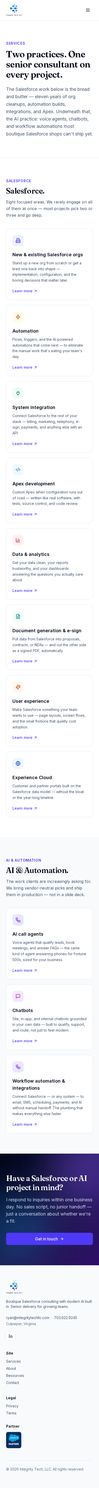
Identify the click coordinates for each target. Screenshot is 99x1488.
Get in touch (46, 1238)
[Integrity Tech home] (14, 10)
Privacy (12, 1406)
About (11, 1368)
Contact (12, 1382)
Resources (15, 1375)
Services (13, 1361)
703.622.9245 (65, 1317)
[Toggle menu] (88, 10)
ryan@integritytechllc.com (27, 1317)
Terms (11, 1413)
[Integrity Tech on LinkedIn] (10, 1336)
